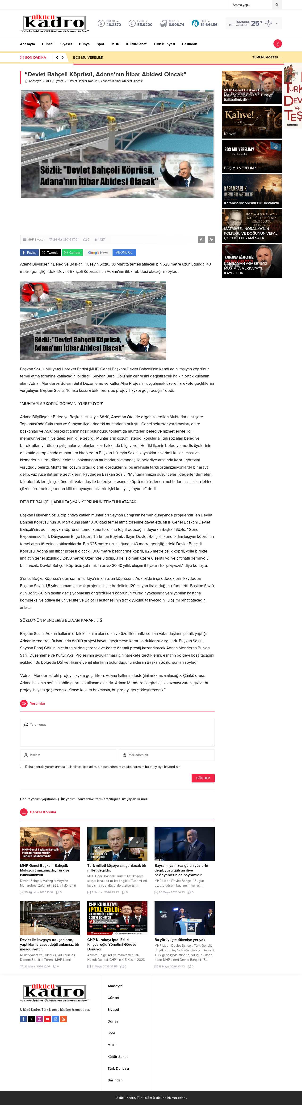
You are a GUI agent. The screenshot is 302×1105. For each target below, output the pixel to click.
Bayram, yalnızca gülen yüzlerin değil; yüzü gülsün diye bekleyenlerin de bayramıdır (181, 870)
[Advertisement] (117, 217)
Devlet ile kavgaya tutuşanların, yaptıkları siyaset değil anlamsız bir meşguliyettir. (49, 944)
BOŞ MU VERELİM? (88, 57)
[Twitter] (31, 1019)
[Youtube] (47, 1019)
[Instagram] (39, 1019)
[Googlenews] (55, 1019)
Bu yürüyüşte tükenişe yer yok (180, 939)
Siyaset (58, 81)
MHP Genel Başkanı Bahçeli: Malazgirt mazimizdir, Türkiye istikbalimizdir (44, 870)
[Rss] (63, 1019)
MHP (49, 81)
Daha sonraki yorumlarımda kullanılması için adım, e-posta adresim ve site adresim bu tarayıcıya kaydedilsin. (103, 767)
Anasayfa (35, 81)
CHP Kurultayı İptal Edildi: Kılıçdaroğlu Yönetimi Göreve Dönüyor (111, 944)
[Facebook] (23, 1019)
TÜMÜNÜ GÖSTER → (267, 57)
